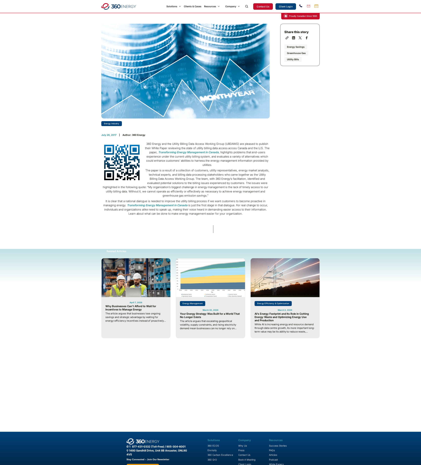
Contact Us (263, 6)
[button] (174, 6)
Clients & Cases (192, 6)
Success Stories (278, 445)
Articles (273, 454)
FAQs (272, 450)
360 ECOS (213, 445)
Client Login (286, 6)
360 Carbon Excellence (220, 454)
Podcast (273, 459)
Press (241, 450)
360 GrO (212, 459)
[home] (118, 6)
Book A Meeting (247, 459)
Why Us (242, 445)
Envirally (212, 450)
